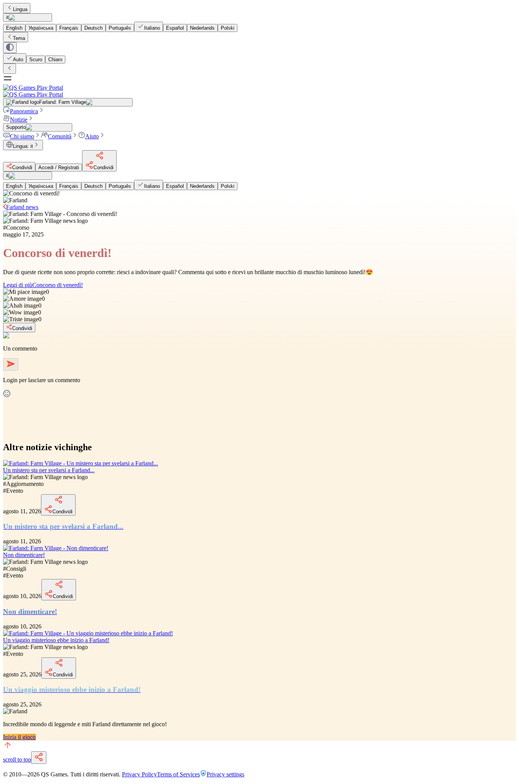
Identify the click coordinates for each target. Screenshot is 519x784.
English (14, 28)
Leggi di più (43, 285)
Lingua (20, 9)
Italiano (152, 28)
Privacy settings (225, 774)
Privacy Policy (139, 774)
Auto (18, 59)
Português (120, 28)
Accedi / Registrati (58, 167)
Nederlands (202, 28)
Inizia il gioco (19, 737)
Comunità (59, 136)
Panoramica (24, 111)
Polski (227, 28)
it (7, 17)
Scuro (35, 59)
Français (68, 28)
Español (175, 28)
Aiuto (92, 136)
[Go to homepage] (259, 91)
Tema (19, 38)
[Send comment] (10, 364)
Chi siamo (22, 136)
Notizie (18, 119)
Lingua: (23, 146)
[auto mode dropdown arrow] (10, 47)
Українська (40, 28)
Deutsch (93, 28)
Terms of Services (178, 774)
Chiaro (55, 59)
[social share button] (38, 757)
